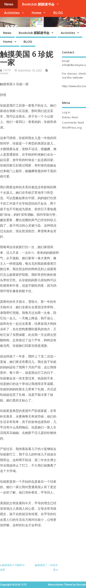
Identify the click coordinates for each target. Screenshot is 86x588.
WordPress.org (72, 127)
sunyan (4, 73)
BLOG (58, 12)
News (8, 4)
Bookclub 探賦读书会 (38, 4)
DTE (11, 28)
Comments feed (73, 122)
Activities (12, 12)
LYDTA (7, 70)
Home (36, 12)
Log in (66, 112)
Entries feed (70, 117)
